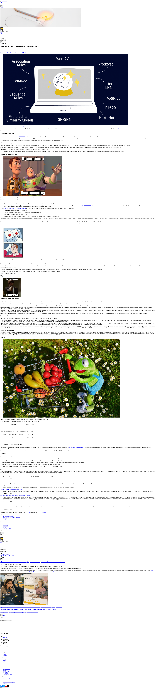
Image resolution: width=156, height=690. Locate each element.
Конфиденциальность (7, 674)
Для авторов (5, 670)
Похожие (9, 620)
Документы (5, 672)
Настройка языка (4, 687)
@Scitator (25, 126)
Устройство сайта (6, 669)
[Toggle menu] (0, 1)
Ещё (4, 615)
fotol (1, 43)
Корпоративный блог (7, 678)
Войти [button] (1, 7)
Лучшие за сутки (4, 620)
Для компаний (6, 671)
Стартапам (5, 683)
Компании (5, 662)
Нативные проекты (7, 680)
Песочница (5, 664)
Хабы (4, 661)
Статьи (4, 659)
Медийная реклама (7, 679)
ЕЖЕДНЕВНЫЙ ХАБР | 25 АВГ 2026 (8, 555)
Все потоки (4, 1)
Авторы (4, 663)
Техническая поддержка (13, 687)
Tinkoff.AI (118, 128)
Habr (7, 688)
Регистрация (5, 655)
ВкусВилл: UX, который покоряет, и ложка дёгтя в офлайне (43, 571)
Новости (5, 660)
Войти (4, 654)
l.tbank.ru (5, 637)
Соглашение (5, 673)
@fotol (12, 126)
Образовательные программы (9, 682)
